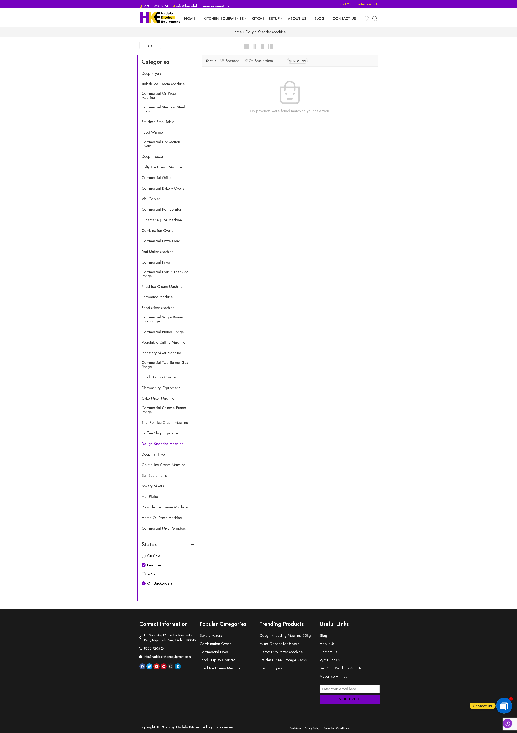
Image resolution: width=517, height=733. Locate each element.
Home (189, 18)
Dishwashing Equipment (161, 388)
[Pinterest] (164, 666)
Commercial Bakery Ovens (163, 188)
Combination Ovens (157, 231)
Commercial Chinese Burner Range (164, 410)
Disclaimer (295, 728)
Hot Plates (150, 497)
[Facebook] (142, 666)
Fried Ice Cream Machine (162, 287)
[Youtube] (156, 666)
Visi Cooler (151, 199)
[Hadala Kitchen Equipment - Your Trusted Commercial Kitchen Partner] (159, 18)
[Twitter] (149, 666)
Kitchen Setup (266, 18)
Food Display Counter (159, 377)
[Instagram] (171, 666)
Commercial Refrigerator (161, 209)
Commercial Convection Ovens (161, 144)
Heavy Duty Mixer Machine (281, 652)
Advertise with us (333, 676)
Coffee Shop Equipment (161, 433)
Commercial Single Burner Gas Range (162, 319)
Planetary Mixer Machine (161, 353)
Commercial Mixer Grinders (164, 528)
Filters (148, 45)
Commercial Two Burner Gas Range (165, 365)
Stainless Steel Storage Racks (283, 660)
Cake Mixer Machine (158, 398)
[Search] (375, 18)
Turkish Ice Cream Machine (163, 84)
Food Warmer (153, 132)
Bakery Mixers (153, 486)
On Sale (153, 556)
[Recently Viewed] (507, 723)
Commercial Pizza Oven (161, 241)
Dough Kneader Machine (163, 444)
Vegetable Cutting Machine (163, 342)
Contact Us (344, 18)
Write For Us (330, 660)
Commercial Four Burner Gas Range (165, 274)
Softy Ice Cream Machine (162, 167)
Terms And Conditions (336, 728)
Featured (232, 60)
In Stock (153, 574)
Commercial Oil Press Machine (159, 95)
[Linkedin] (178, 666)
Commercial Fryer (156, 262)
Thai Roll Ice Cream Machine (165, 423)
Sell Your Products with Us (360, 4)
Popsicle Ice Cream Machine (165, 507)
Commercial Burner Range (163, 332)
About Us (297, 18)
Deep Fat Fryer (154, 454)
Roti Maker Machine (157, 252)
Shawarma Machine (157, 297)
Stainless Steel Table (158, 122)
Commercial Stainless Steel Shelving (163, 109)
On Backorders (261, 60)
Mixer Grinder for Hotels (279, 643)
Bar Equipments (154, 476)
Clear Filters (299, 61)
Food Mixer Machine (158, 308)
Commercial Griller (157, 178)
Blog (319, 18)
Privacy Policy (312, 728)
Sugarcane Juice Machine (162, 220)
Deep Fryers (152, 73)
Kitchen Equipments (224, 18)
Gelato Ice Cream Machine (163, 465)
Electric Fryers (271, 668)
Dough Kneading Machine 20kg (285, 635)
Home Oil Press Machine (162, 518)
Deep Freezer (153, 156)
